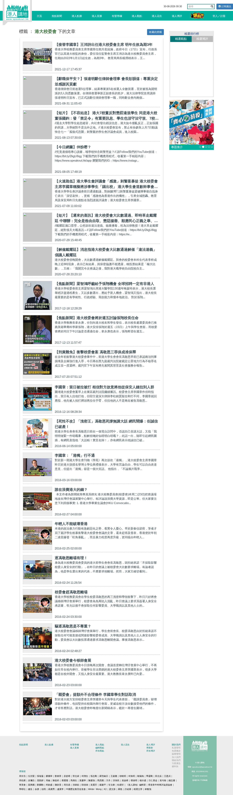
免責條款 (176, 751)
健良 (30, 789)
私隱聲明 (176, 747)
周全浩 (22, 776)
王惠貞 (167, 776)
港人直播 (97, 16)
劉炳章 (58, 776)
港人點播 (77, 16)
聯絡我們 (176, 760)
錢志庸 (172, 780)
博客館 (149, 747)
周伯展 (22, 780)
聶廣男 (51, 789)
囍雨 (44, 789)
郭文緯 (76, 776)
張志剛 (93, 776)
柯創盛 (49, 785)
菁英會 (22, 785)
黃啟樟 (125, 780)
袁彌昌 (31, 780)
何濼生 (85, 776)
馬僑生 (73, 780)
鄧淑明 (134, 780)
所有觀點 (99, 751)
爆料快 (175, 766)
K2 (105, 789)
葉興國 (31, 785)
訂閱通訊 (226, 6)
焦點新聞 (57, 16)
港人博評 (177, 16)
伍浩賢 (31, 776)
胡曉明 (122, 776)
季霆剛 (149, 776)
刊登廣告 (176, 763)
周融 (48, 780)
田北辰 (158, 776)
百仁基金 (153, 780)
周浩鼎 (67, 785)
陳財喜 (58, 785)
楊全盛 (143, 780)
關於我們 (176, 744)
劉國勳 (40, 785)
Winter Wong (95, 789)
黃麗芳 (93, 785)
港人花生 (157, 16)
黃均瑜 (163, 780)
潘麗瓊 (65, 780)
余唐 (37, 789)
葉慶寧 (82, 780)
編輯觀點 (99, 747)
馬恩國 (100, 780)
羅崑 (120, 789)
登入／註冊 (219, 16)
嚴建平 (102, 785)
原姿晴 (67, 776)
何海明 (131, 776)
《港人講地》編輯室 (136, 785)
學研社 (22, 789)
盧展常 (60, 789)
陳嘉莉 (56, 780)
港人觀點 (137, 16)
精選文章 (138, 789)
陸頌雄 (85, 785)
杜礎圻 (120, 785)
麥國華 (49, 776)
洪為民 (116, 780)
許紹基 (128, 789)
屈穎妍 (40, 780)
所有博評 (150, 751)
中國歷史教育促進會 (76, 789)
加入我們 (176, 757)
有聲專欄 (117, 16)
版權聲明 (176, 754)
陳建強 (91, 780)
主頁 (39, 16)
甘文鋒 (111, 785)
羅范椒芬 (103, 776)
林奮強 (148, 789)
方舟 (108, 780)
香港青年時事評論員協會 (160, 785)
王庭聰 (113, 776)
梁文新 (112, 789)
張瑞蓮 (40, 776)
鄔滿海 (140, 776)
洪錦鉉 (76, 785)
